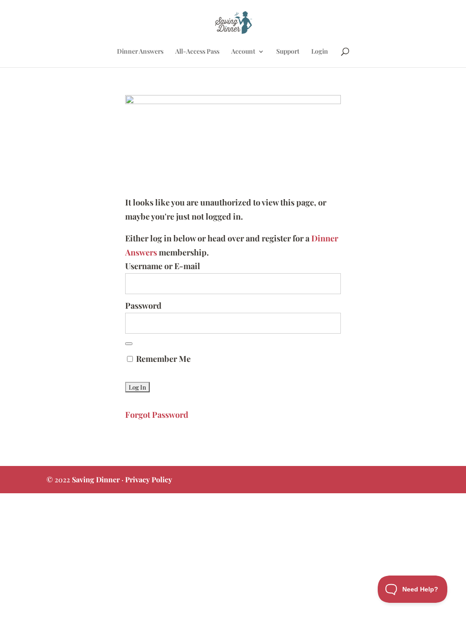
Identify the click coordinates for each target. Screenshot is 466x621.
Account (243, 51)
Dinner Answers (140, 51)
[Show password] (128, 343)
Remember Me (162, 358)
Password (143, 305)
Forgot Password (156, 414)
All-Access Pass (197, 51)
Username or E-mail (162, 265)
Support (287, 51)
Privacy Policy (148, 479)
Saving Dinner (96, 479)
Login (319, 51)
